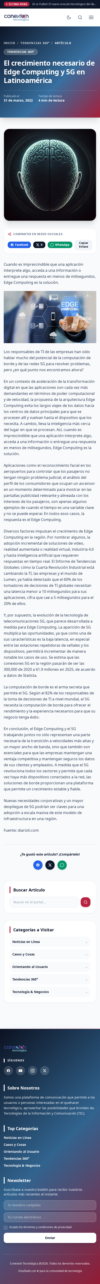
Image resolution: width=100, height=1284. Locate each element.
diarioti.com (28, 830)
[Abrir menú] (91, 17)
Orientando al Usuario (21, 1151)
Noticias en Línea (17, 1137)
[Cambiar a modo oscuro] (69, 17)
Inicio (9, 43)
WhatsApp (62, 245)
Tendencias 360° (35, 43)
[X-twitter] (44, 1070)
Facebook (21, 245)
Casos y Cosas (15, 1144)
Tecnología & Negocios (22, 1165)
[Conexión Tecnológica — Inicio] (17, 17)
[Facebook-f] (8, 1070)
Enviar (50, 1238)
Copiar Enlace (83, 245)
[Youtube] (20, 1070)
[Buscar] (80, 17)
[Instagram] (32, 1070)
